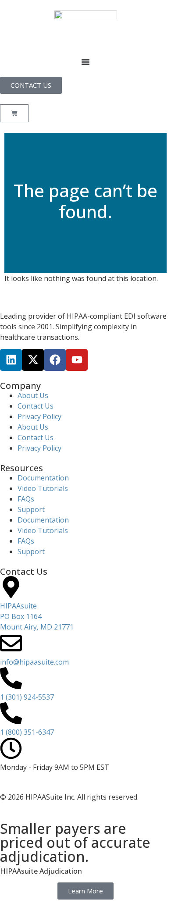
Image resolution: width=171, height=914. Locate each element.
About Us (33, 395)
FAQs (26, 499)
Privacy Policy (39, 416)
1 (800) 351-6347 (27, 732)
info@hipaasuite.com (34, 662)
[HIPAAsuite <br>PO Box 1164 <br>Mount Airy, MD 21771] (11, 587)
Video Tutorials (43, 488)
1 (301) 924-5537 (27, 697)
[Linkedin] (11, 360)
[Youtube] (77, 360)
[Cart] (14, 113)
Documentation (43, 478)
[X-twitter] (33, 360)
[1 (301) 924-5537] (11, 678)
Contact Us (35, 406)
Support (31, 509)
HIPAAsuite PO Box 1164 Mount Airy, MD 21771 (37, 616)
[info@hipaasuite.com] (11, 643)
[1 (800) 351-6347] (11, 713)
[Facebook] (55, 360)
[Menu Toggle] (85, 61)
